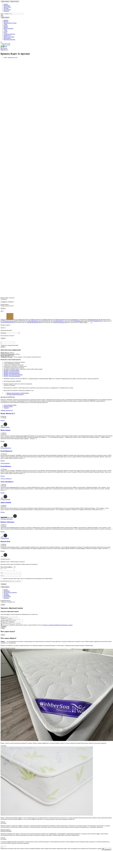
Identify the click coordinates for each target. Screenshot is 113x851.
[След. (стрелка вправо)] (2, 847)
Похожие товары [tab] (8, 406)
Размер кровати (5, 304)
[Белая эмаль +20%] (59, 319)
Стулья (5, 31)
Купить (3, 346)
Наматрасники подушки (10, 23)
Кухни (5, 32)
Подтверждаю (107, 849)
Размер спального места (7, 305)
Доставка (6, 8)
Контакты (6, 11)
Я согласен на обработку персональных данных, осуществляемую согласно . (37, 625)
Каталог (6, 4)
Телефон (3, 618)
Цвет (2, 311)
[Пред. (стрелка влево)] (1, 847)
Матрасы (6, 21)
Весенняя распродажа (9, 39)
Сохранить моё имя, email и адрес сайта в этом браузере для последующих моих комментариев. (27, 578)
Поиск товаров (4, 13)
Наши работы (7, 7)
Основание (4, 299)
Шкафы (6, 27)
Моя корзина (4, 48)
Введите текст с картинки (7, 621)
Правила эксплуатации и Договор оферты (18, 393)
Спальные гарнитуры (9, 34)
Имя (2, 617)
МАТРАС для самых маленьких (12, 376)
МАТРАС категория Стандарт (12, 372)
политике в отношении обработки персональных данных (57, 625)
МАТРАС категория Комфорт (11, 370)
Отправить (3, 626)
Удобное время (4, 620)
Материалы (7, 5)
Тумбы (5, 24)
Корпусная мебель (8, 28)
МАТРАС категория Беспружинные (13, 374)
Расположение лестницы (8, 335)
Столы (5, 29)
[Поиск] (2, 16)
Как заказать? (7, 9)
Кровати (6, 20)
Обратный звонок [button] (15, 1)
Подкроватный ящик (7, 330)
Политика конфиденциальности (15, 394)
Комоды (6, 25)
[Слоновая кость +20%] (74, 319)
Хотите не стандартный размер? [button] (9, 345)
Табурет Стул (7, 35)
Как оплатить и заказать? (10, 592)
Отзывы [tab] (6, 407)
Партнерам (6, 595)
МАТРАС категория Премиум (12, 373)
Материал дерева (5, 325)
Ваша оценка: (4, 567)
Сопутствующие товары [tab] (10, 405)
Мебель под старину (9, 36)
